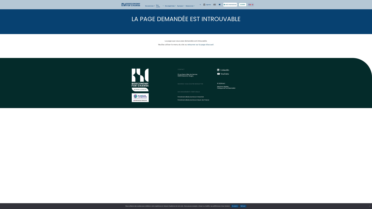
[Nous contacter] (220, 5)
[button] (150, 6)
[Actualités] (215, 5)
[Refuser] (370, 206)
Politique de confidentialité (226, 88)
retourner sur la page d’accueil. (200, 44)
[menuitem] (249, 4)
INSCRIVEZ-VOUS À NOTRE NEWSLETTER (190, 84)
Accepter (235, 206)
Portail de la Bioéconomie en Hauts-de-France (193, 100)
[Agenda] (207, 5)
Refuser (243, 206)
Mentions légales (223, 87)
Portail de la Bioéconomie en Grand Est (191, 97)
